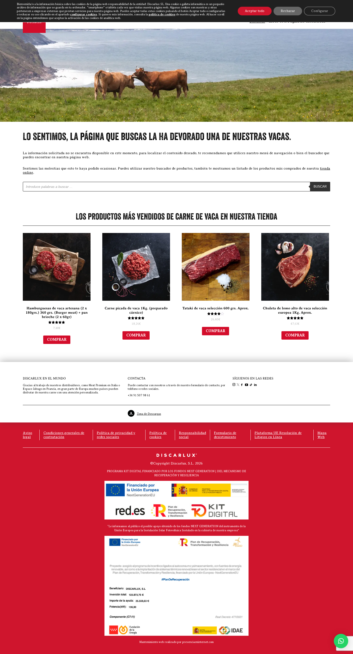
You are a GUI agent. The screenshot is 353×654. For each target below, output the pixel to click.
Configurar (319, 11)
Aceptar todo (254, 11)
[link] (234, 385)
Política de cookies (158, 435)
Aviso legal (27, 435)
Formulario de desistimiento (225, 435)
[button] (341, 641)
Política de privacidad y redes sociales (116, 435)
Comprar (57, 339)
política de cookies (162, 14)
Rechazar (288, 11)
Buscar (320, 186)
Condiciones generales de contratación (63, 435)
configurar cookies (83, 14)
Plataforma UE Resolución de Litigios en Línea (278, 435)
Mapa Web (322, 435)
